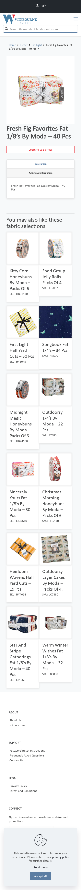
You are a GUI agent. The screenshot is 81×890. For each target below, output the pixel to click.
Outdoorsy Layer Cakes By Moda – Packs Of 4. (53, 580)
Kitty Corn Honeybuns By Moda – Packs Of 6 (21, 279)
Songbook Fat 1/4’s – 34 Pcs (55, 347)
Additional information (40, 172)
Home (12, 45)
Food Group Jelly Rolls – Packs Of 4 (53, 276)
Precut (24, 45)
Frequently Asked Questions (26, 755)
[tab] (40, 164)
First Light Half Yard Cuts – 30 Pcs (22, 350)
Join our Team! (18, 725)
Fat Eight (37, 45)
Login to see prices (40, 149)
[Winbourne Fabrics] (20, 19)
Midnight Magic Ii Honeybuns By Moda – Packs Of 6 (21, 423)
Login (42, 5)
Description (41, 163)
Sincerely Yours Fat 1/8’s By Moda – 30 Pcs (20, 503)
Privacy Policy (18, 786)
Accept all (40, 876)
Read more (40, 867)
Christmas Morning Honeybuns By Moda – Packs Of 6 (53, 503)
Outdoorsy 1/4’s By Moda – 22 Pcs (52, 421)
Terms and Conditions (23, 791)
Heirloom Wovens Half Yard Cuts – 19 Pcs (22, 580)
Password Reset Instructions (27, 750)
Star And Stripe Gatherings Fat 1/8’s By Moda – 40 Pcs (20, 659)
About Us (15, 720)
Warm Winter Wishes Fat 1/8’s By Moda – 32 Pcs (55, 656)
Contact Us (16, 760)
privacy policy (61, 857)
